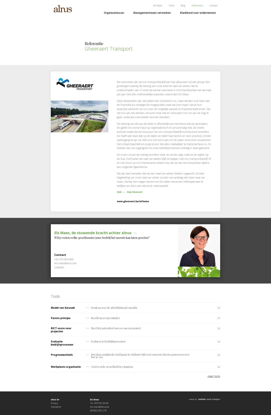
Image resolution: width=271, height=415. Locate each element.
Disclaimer (56, 406)
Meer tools (213, 376)
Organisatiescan (114, 12)
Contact (213, 5)
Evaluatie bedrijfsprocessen (62, 343)
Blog (183, 5)
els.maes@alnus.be (99, 406)
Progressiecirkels (62, 354)
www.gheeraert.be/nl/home (133, 201)
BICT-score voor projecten (61, 329)
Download (209, 309)
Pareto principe (60, 318)
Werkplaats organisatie (66, 366)
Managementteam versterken (152, 12)
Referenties (197, 5)
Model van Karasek (63, 307)
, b (198, 399)
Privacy (54, 403)
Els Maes (157, 5)
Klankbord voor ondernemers (198, 12)
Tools (171, 5)
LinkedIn (59, 267)
